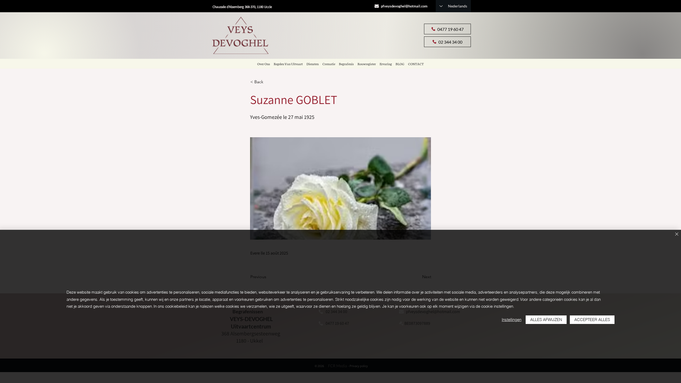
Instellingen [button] (511, 319)
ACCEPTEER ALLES (592, 319)
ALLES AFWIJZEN (546, 319)
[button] (267, 82)
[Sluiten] (677, 234)
